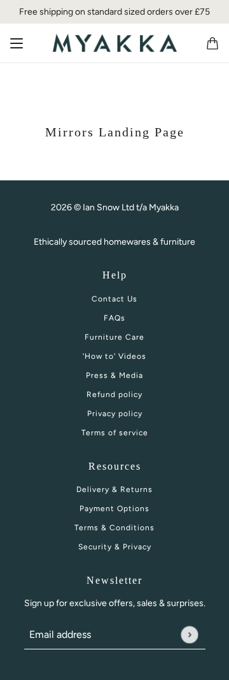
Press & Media (114, 375)
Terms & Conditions (114, 527)
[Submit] (189, 634)
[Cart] (212, 43)
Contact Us (114, 298)
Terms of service (114, 432)
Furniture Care (114, 337)
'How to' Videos (114, 356)
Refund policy (114, 394)
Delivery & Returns (114, 489)
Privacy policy (114, 413)
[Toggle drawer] (16, 43)
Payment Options (114, 508)
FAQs (114, 318)
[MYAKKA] (115, 43)
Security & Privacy (114, 546)
